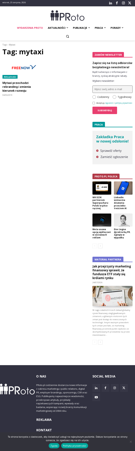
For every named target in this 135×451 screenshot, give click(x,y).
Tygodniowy (124, 97)
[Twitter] (130, 3)
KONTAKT (44, 430)
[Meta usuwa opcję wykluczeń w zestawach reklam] (101, 220)
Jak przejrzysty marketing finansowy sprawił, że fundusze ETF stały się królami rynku (111, 272)
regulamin (109, 103)
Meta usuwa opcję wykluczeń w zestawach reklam (101, 233)
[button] (67, 36)
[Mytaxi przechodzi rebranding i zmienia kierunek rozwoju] (22, 69)
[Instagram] (123, 3)
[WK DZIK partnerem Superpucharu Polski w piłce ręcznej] (101, 188)
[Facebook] (117, 3)
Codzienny (103, 97)
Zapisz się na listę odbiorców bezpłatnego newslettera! (112, 65)
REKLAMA (44, 420)
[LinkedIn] (110, 3)
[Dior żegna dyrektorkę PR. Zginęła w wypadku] (123, 220)
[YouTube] (96, 397)
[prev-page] (94, 246)
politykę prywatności (123, 103)
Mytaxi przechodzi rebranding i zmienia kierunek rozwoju (16, 86)
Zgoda (53, 445)
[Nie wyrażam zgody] (130, 441)
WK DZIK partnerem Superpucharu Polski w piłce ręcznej (100, 203)
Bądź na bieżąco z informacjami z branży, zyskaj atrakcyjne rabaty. (109, 73)
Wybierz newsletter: (103, 81)
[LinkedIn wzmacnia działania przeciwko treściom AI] (123, 188)
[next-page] (100, 246)
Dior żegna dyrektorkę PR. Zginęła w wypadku (122, 233)
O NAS (41, 376)
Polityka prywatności (74, 445)
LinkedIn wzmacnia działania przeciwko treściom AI (120, 203)
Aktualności (10, 76)
